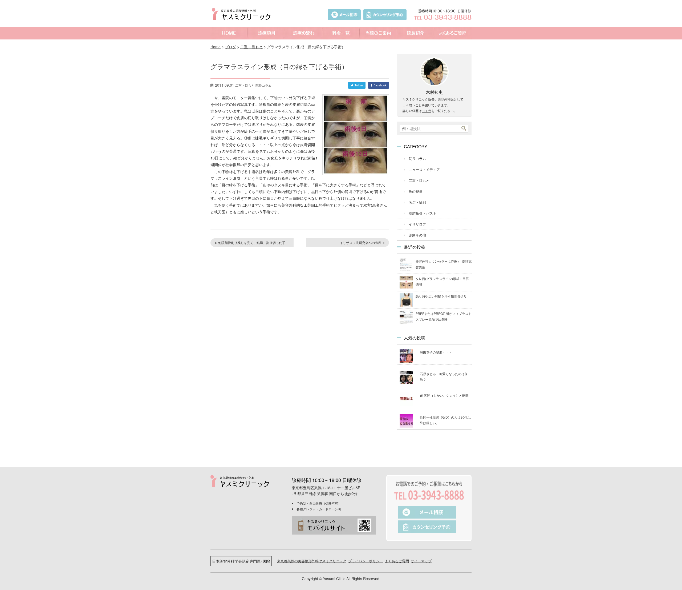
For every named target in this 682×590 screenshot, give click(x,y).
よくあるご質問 (453, 33)
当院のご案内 (378, 33)
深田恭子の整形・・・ (436, 352)
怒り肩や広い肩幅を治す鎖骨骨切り (441, 296)
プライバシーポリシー (365, 560)
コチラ (426, 110)
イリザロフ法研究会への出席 (360, 242)
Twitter (359, 85)
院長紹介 (415, 33)
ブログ (230, 46)
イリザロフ (417, 224)
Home (215, 46)
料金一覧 (341, 33)
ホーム (229, 33)
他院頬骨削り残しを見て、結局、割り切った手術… (249, 243)
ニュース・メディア (424, 169)
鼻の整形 (416, 191)
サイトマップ (421, 560)
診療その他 (417, 235)
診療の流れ (303, 33)
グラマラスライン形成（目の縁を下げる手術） (279, 66)
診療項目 (266, 33)
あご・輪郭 (417, 202)
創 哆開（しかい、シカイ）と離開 (444, 395)
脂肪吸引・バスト (422, 213)
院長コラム (263, 85)
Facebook (380, 85)
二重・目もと (251, 46)
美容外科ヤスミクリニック (242, 14)
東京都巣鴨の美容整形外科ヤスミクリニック (311, 560)
